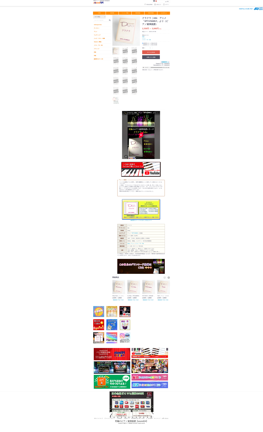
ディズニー (96, 28)
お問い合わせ (165, 418)
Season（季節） (98, 41)
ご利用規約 (119, 418)
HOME (99, 13)
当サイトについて (98, 418)
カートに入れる (151, 52)
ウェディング (97, 35)
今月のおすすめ (98, 24)
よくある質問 (149, 418)
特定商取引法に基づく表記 (138, 418)
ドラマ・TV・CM (98, 45)
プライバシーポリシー (109, 418)
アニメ (95, 31)
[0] (154, 1)
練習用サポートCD (98, 59)
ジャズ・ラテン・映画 (99, 38)
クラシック (96, 48)
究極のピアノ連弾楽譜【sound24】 (131, 421)
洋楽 (95, 55)
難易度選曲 (138, 13)
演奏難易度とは (165, 62)
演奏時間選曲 (151, 13)
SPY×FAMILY (135, 233)
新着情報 (112, 13)
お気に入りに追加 (151, 57)
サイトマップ (157, 418)
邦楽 (95, 52)
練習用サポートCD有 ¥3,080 (150, 44)
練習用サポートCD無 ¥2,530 (150, 43)
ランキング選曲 (125, 13)
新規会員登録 (149, 4)
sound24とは (164, 13)
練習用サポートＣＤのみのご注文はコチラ (141, 220)
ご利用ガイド (126, 418)
